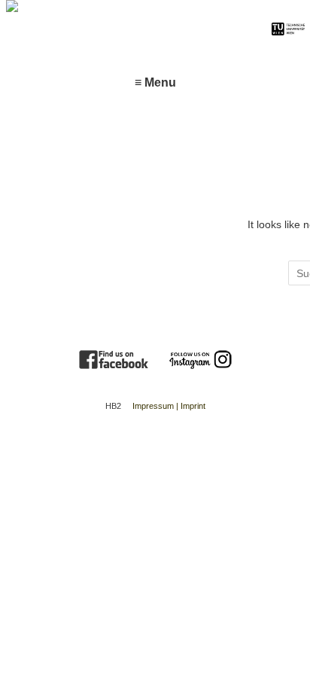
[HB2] (133, 9)
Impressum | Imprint (168, 405)
